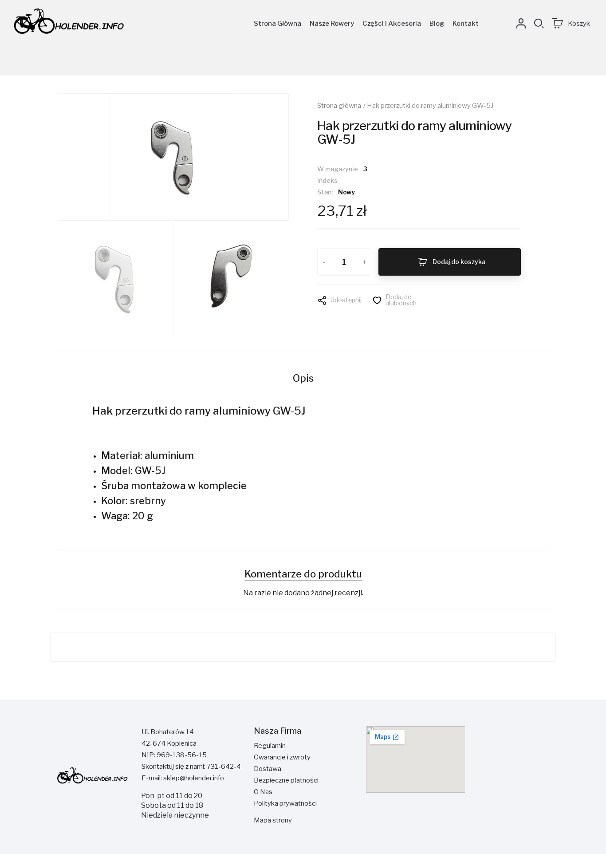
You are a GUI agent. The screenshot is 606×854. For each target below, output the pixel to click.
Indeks (327, 181)
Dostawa (267, 769)
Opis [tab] (303, 378)
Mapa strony (273, 820)
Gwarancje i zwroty (282, 757)
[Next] (262, 156)
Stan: (325, 192)
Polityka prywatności (285, 803)
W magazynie (337, 169)
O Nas (263, 792)
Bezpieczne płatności (286, 780)
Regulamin (270, 746)
